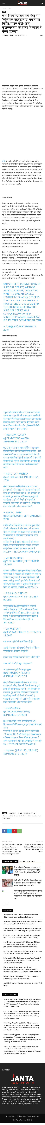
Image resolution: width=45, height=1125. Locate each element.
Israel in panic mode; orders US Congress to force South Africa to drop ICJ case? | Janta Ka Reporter (22, 952)
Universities (6, 818)
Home (4, 8)
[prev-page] (3, 904)
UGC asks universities (34, 816)
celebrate (12, 813)
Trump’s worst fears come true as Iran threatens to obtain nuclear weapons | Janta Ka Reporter (21, 916)
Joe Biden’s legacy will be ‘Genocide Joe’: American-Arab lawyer (22, 984)
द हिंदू (3, 161)
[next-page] (7, 904)
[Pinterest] (14, 831)
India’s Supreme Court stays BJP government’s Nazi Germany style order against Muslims (21, 977)
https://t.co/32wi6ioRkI (21, 744)
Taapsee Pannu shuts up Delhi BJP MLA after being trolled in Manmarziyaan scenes (33, 848)
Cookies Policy (21, 1116)
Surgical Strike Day (19, 816)
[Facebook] (4, 831)
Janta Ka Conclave (33, 1116)
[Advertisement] (22, 60)
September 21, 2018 (15, 441)
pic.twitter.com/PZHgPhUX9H (22, 320)
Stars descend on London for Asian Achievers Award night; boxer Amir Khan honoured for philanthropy (21, 936)
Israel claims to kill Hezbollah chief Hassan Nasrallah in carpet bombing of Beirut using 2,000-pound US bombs (22, 930)
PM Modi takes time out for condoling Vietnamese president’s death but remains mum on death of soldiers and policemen (12, 849)
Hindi (9, 8)
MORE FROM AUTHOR (27, 861)
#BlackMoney (29, 587)
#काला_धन (16, 587)
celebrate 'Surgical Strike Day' (26, 813)
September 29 (7, 816)
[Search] (42, 3)
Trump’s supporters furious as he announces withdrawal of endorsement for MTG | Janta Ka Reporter (22, 923)
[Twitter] (9, 831)
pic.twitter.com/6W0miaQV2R (21, 551)
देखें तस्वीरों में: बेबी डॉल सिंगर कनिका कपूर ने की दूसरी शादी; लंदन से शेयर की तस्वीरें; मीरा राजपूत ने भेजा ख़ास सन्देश (28, 882)
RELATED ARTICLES (10, 861)
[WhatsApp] (19, 831)
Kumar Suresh (8, 35)
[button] (3, 3)
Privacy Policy (10, 1116)
